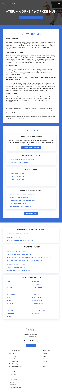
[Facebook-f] (25, 341)
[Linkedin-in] (30, 341)
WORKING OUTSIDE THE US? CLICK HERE (31, 17)
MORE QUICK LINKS (31, 213)
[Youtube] (33, 341)
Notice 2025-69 (27, 85)
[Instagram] (27, 341)
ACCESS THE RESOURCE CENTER (31, 147)
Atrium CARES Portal (13, 113)
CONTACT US (31, 345)
